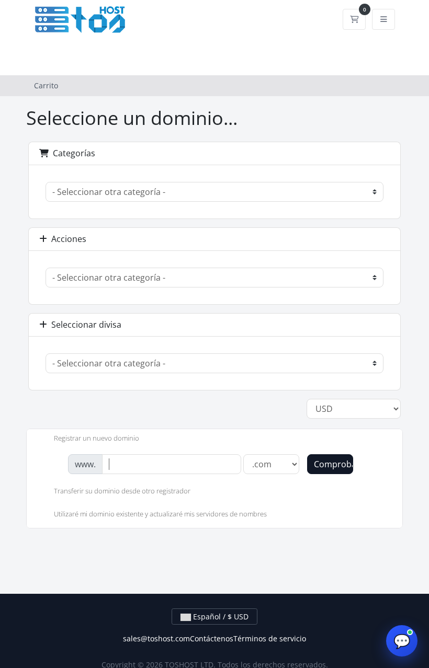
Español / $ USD (220, 616)
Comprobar (333, 464)
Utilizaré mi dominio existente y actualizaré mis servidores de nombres (160, 514)
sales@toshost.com (156, 638)
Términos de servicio (269, 638)
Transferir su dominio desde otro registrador (122, 491)
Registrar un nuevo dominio (96, 438)
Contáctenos (211, 638)
